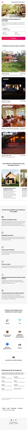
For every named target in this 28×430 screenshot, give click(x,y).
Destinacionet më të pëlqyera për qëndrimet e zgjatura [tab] (13, 373)
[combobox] (13, 30)
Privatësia (11, 423)
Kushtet (16, 423)
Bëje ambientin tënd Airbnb (18, 2)
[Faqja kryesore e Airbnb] (3, 2)
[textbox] (7, 34)
